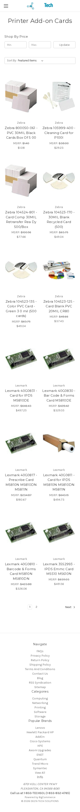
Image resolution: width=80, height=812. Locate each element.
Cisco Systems (40, 741)
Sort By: (12, 60)
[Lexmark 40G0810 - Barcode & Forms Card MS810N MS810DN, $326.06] (21, 533)
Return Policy (40, 660)
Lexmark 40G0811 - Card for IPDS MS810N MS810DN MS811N (59, 482)
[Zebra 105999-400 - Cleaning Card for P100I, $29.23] (59, 96)
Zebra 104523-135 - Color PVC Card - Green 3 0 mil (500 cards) (21, 308)
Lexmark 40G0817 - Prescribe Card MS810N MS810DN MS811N (21, 482)
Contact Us (40, 673)
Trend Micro (40, 764)
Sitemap (40, 687)
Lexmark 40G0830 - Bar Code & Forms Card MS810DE (58, 395)
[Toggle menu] (6, 6)
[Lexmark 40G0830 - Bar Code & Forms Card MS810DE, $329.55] (59, 359)
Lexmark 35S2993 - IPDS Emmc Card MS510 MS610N (59, 569)
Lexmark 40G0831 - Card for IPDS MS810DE (21, 395)
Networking (40, 703)
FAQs (40, 651)
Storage (40, 716)
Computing (40, 698)
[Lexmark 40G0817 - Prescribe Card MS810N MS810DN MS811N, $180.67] (21, 443)
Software (40, 712)
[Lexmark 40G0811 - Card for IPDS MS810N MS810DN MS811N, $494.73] (59, 443)
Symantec (40, 768)
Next (68, 607)
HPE (40, 746)
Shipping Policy (40, 664)
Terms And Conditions (40, 669)
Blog (40, 678)
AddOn (40, 737)
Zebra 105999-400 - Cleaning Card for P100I (59, 133)
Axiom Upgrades (40, 750)
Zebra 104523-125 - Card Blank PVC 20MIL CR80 (59, 306)
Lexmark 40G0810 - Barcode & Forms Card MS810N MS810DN (21, 571)
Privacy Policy (40, 655)
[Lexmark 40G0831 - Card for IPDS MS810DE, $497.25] (21, 359)
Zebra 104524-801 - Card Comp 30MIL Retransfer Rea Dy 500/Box (21, 219)
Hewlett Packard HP (40, 732)
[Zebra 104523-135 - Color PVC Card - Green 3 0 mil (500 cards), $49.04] (21, 270)
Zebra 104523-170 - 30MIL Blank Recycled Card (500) (59, 219)
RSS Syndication (40, 682)
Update (64, 44)
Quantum (40, 759)
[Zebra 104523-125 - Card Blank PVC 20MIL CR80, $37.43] (59, 270)
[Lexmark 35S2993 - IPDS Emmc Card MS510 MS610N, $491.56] (59, 533)
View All (40, 773)
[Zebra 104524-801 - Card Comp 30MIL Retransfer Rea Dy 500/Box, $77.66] (21, 181)
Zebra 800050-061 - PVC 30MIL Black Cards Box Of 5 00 (21, 133)
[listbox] (31, 60)
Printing (40, 707)
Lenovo (40, 728)
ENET (40, 755)
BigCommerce (47, 797)
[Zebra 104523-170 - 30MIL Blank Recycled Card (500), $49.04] (59, 181)
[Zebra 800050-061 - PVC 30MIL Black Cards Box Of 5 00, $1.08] (21, 96)
